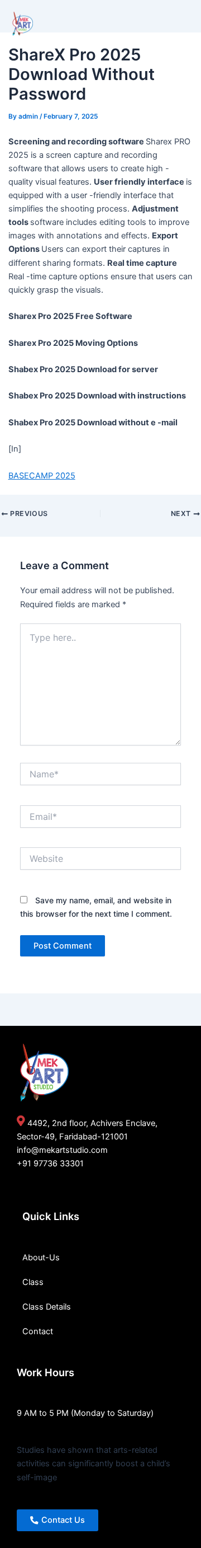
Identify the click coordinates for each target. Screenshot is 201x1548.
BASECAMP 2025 (41, 476)
